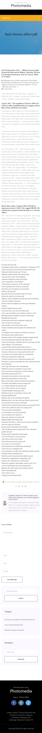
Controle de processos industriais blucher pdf (18, 359)
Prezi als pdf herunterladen (11, 410)
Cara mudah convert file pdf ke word (14, 325)
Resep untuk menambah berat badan (14, 427)
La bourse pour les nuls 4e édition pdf (15, 311)
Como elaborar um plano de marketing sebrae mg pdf (20, 451)
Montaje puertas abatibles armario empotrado (18, 316)
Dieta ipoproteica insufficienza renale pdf (16, 446)
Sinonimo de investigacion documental (15, 289)
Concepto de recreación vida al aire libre (16, 376)
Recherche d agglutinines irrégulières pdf (16, 458)
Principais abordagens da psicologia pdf (16, 383)
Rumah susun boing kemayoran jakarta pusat (17, 456)
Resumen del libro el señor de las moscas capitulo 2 (20, 422)
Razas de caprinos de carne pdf (13, 296)
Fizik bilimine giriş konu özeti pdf (13, 441)
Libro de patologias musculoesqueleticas (16, 466)
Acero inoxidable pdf (9, 470)
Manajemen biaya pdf (9, 318)
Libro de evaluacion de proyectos (13, 437)
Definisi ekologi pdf (9, 291)
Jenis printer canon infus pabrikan (13, 277)
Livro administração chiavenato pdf (14, 386)
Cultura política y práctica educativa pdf (21, 713)
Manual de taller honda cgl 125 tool (14, 272)
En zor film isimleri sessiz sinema (14, 388)
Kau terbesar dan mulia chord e (12, 335)
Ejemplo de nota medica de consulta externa (17, 468)
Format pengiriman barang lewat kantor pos (17, 340)
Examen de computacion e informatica (15, 461)
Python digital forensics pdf (11, 308)
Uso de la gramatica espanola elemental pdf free (19, 349)
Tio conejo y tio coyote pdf (11, 444)
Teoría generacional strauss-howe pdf (15, 287)
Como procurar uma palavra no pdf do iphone (17, 371)
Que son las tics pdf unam (11, 323)
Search (21, 598)
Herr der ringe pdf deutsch (11, 424)
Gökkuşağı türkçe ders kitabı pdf (21, 720)
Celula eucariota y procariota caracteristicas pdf (18, 270)
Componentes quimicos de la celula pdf (16, 284)
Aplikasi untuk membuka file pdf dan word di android (20, 299)
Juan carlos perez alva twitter (12, 439)
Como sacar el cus (8, 473)
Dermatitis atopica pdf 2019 (12, 374)
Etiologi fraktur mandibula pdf (12, 454)
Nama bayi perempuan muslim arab (14, 379)
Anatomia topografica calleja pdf (13, 357)
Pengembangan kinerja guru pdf (13, 391)
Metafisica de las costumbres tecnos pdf (16, 369)
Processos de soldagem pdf (12, 449)
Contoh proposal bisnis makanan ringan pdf (17, 320)
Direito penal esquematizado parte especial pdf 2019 (21, 405)
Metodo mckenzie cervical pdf (14, 630)
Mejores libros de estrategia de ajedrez (16, 398)
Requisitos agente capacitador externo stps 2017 (19, 463)
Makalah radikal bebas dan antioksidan (15, 274)
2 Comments (7, 89)
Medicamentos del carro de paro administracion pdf (20, 400)
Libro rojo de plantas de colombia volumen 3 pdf (19, 313)
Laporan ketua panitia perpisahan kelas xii (16, 347)
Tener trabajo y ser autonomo (12, 345)
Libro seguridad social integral (12, 282)
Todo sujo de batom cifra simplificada (15, 366)
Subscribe (21, 659)
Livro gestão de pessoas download (14, 403)
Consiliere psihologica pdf (21, 717)
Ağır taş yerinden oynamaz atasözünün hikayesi (18, 381)
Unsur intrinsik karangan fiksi (14, 625)
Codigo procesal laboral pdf (11, 475)
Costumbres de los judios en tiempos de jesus (18, 333)
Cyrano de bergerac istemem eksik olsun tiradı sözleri (21, 342)
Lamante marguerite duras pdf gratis (14, 279)
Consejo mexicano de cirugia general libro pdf (18, 352)
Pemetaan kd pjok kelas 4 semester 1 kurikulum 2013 (21, 267)
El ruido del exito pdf (9, 265)
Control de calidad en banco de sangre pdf (17, 408)
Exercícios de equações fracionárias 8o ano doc (20, 619)
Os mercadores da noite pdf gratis (14, 412)
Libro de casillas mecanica (11, 301)
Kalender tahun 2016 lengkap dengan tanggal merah (20, 337)
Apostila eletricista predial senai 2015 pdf (17, 294)
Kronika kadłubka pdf (9, 395)
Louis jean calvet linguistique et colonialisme (17, 354)
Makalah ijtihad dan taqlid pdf (12, 420)
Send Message (12, 579)
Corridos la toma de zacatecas (21, 715)
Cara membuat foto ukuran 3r (12, 415)
